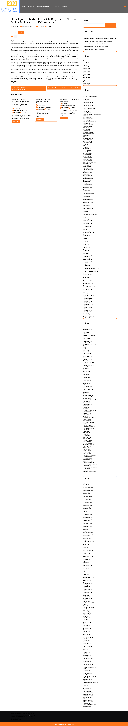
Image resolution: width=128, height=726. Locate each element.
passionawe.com (87, 267)
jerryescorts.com (87, 195)
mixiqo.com (85, 262)
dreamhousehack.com (88, 673)
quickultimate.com (87, 273)
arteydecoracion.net (87, 414)
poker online (86, 63)
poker (84, 80)
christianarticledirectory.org (89, 471)
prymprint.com (86, 247)
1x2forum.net (86, 484)
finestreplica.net (87, 605)
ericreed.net (86, 429)
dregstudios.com (87, 387)
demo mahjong (86, 71)
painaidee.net (86, 171)
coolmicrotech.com (87, 671)
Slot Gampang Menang (43, 6)
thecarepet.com (86, 99)
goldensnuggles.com (87, 139)
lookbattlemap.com (87, 141)
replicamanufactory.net (88, 577)
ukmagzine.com (86, 129)
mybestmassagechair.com (89, 428)
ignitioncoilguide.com (88, 700)
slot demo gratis (86, 77)
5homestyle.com (87, 473)
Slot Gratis (56, 6)
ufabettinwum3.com (87, 303)
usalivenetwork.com (87, 117)
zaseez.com (86, 498)
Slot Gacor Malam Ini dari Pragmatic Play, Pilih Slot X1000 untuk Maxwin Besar (9, 10)
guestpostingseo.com (88, 102)
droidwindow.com (87, 641)
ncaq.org (85, 511)
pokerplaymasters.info (88, 105)
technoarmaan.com (87, 680)
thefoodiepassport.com (88, 443)
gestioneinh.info (86, 631)
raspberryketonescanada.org (89, 656)
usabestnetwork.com (88, 132)
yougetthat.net (86, 147)
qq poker (31, 716)
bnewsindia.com (86, 647)
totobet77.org (86, 294)
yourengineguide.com (88, 664)
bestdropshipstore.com (88, 541)
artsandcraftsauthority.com (89, 704)
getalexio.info (86, 244)
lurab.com (85, 698)
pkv (84, 78)
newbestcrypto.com (87, 150)
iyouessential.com (87, 525)
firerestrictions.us (87, 402)
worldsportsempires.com (88, 232)
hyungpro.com (86, 177)
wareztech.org (86, 130)
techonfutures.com (87, 653)
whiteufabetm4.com (87, 598)
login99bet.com (86, 486)
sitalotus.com (86, 229)
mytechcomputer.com (88, 701)
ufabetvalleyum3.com (88, 311)
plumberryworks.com (87, 270)
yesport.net (85, 144)
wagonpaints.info (87, 620)
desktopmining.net (87, 458)
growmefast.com (87, 207)
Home (23, 6)
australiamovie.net (87, 330)
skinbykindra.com (87, 688)
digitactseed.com (87, 547)
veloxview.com (86, 313)
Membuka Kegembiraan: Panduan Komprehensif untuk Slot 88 (98, 41)
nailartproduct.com (87, 546)
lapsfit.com (85, 571)
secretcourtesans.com (88, 487)
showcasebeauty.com (88, 360)
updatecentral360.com (88, 234)
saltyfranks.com (86, 371)
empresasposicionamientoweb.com (91, 682)
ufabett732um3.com (87, 617)
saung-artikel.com (87, 154)
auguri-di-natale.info (87, 338)
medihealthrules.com (88, 658)
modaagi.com (86, 381)
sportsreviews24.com (88, 202)
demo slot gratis (86, 74)
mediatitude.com (87, 353)
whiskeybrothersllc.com (88, 316)
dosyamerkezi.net (87, 357)
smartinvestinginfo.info (88, 611)
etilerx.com (85, 604)
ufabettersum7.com (87, 300)
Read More (16, 122)
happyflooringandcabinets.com (90, 214)
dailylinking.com (86, 520)
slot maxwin (19, 716)
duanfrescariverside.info (88, 602)
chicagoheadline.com (88, 490)
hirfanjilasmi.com (87, 256)
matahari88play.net (87, 166)
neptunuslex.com (87, 336)
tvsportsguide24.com (88, 201)
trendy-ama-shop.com (88, 637)
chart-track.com (86, 393)
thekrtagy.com (86, 668)
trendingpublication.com (88, 295)
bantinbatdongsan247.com (89, 108)
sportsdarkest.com (87, 172)
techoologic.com (87, 655)
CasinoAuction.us (87, 437)
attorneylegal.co (86, 196)
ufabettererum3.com (87, 297)
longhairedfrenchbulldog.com (89, 162)
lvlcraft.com (85, 549)
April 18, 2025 (16, 26)
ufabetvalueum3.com (88, 588)
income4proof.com (87, 505)
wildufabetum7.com (87, 317)
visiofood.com (86, 640)
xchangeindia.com (87, 670)
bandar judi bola (86, 66)
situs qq (33, 718)
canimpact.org (86, 449)
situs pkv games (86, 83)
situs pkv (85, 60)
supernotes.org (86, 231)
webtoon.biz (86, 174)
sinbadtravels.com (87, 127)
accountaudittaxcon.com (88, 246)
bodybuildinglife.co (87, 216)
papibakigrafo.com (87, 446)
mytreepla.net (86, 574)
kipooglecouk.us (86, 438)
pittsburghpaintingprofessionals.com (91, 268)
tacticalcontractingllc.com (89, 286)
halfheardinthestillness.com (89, 426)
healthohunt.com (87, 608)
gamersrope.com (87, 123)
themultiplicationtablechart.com (90, 467)
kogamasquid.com (87, 465)
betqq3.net (85, 434)
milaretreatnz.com (87, 380)
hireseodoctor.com (87, 570)
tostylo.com (85, 145)
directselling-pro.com (88, 695)
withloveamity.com (87, 526)
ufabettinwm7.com (87, 301)
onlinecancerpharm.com (88, 210)
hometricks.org (86, 258)
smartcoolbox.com (87, 280)
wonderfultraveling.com (88, 395)
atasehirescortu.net (87, 192)
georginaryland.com (87, 419)
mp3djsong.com (86, 333)
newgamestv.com (87, 186)
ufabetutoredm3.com (88, 308)
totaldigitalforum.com (88, 679)
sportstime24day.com (88, 180)
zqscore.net (85, 237)
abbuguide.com (86, 531)
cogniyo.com (86, 253)
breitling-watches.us (87, 342)
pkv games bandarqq (16, 719)
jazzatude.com (86, 374)
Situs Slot (31, 6)
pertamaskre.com (87, 112)
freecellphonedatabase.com (89, 121)
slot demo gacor (86, 81)
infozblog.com (86, 407)
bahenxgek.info (86, 111)
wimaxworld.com (87, 398)
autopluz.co (85, 347)
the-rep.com (86, 369)
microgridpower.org (87, 261)
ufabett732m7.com (87, 638)
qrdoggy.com (86, 217)
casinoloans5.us (86, 435)
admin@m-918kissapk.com (28, 26)
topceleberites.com (87, 583)
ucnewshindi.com (87, 120)
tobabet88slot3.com (87, 289)
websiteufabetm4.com (88, 597)
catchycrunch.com (87, 499)
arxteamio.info (86, 243)
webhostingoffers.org (88, 534)
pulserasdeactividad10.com (89, 455)
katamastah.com (87, 235)
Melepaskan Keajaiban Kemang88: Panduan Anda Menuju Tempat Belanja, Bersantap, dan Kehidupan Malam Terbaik (20, 103)
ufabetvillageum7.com (88, 591)
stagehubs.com (86, 483)
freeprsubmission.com (88, 643)
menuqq (13, 713)
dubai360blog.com (87, 204)
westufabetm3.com (87, 314)
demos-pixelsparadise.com (89, 351)
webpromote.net (87, 411)
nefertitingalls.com (87, 502)
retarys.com (85, 136)
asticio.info (85, 240)
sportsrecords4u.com (88, 582)
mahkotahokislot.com (88, 208)
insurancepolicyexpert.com (89, 362)
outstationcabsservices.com (89, 667)
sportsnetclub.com (87, 148)
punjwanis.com (86, 94)
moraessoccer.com (87, 390)
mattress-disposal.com (88, 213)
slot (15, 36)
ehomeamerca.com (87, 537)
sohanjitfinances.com (88, 282)
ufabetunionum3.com (88, 586)
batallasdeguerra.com (88, 386)
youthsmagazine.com (88, 169)
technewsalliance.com (88, 613)
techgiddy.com (86, 115)
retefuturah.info (86, 610)
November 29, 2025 (18, 108)
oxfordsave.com (86, 151)
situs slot (65, 6)
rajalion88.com (86, 493)
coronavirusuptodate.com (89, 564)
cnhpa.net (85, 228)
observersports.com (87, 157)
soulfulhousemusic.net (88, 283)
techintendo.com (87, 538)
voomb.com (85, 198)
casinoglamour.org (87, 468)
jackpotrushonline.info (88, 118)
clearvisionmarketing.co (88, 623)
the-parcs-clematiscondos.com (90, 96)
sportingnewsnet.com (88, 178)
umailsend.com (86, 135)
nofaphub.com (86, 501)
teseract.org (86, 635)
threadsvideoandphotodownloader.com (92, 114)
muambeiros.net (86, 405)
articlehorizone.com (87, 559)
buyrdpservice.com (87, 142)
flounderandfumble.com (88, 607)
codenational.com (87, 691)
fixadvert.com (86, 345)
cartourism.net (86, 452)
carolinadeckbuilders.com (89, 365)
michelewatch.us (87, 339)
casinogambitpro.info (88, 103)
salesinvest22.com (87, 634)
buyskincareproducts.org (88, 462)
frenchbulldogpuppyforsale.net (90, 464)
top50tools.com (86, 368)
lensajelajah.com (87, 508)
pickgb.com (85, 222)
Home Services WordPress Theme (59, 724)
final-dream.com (87, 628)
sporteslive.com (86, 181)
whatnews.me (86, 626)
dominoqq (16, 715)
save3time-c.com (87, 348)
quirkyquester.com (87, 274)
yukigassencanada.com (88, 558)
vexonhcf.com (86, 350)
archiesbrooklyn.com (87, 404)
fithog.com (85, 416)
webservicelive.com (87, 706)
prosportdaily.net (87, 632)
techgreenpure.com (87, 540)
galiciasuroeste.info (87, 384)
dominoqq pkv (86, 84)
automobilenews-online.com (89, 676)
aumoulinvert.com (87, 441)
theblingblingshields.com (88, 183)
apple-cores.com (87, 453)
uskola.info (85, 619)
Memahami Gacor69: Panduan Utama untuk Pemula (96, 46)
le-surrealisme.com (87, 359)
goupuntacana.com (87, 495)
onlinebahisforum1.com (88, 489)
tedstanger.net (86, 616)
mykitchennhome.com (88, 440)
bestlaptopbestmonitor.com (89, 417)
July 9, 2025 (64, 103)
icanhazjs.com (86, 447)
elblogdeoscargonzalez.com (89, 410)
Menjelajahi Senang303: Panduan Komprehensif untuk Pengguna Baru (100, 38)
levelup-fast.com (87, 573)
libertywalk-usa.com (87, 329)
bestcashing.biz (86, 401)
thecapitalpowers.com (88, 288)
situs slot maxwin (87, 68)
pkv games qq (86, 62)
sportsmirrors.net (87, 189)
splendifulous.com (87, 580)
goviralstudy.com (87, 450)
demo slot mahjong (87, 72)
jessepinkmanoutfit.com (88, 133)
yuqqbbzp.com (86, 561)
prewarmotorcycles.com (88, 354)
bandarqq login (86, 69)
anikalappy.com (86, 599)
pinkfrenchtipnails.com (88, 184)
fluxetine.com (86, 431)
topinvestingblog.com (88, 366)
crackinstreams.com (87, 565)
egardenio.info (86, 241)
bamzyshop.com (87, 650)
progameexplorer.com (88, 692)
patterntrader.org (87, 226)
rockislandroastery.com (88, 694)
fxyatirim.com (86, 529)
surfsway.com (86, 544)
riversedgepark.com (87, 496)
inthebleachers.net (87, 459)
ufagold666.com (86, 644)
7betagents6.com (87, 562)
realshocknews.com (87, 220)
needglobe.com (86, 264)
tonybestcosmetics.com (88, 683)
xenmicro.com (86, 513)
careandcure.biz (86, 252)
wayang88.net (86, 595)
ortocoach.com (86, 265)
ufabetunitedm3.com (88, 304)
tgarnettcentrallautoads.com (89, 344)
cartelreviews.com (87, 543)
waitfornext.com (87, 622)
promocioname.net (87, 396)
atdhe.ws (85, 423)
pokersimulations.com (88, 576)
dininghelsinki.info (87, 601)
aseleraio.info (86, 238)
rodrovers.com (86, 553)
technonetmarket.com (88, 614)
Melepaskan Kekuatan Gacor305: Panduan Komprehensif (43, 101)
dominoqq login (26, 713)
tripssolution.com (87, 555)
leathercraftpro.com (87, 259)
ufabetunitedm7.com (88, 306)
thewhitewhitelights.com (88, 422)
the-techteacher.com (88, 674)
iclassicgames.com (87, 153)
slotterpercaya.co (87, 279)
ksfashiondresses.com (88, 225)
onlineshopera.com (87, 514)
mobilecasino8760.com (88, 432)
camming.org (86, 492)
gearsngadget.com (87, 568)
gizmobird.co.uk (86, 332)
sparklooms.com (86, 285)
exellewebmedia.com (88, 124)
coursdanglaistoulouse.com (89, 335)
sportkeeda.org (86, 249)
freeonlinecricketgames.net (89, 399)
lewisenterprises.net (87, 517)
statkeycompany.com (88, 363)
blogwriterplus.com (87, 100)
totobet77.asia (86, 292)
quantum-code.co (87, 625)
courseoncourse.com (87, 106)
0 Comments (17, 112)
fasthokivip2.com (87, 156)
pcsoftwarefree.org (87, 519)
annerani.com (86, 372)
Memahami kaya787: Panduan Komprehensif (94, 49)
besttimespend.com (87, 250)
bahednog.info (86, 109)
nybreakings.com (87, 665)
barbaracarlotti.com (87, 456)
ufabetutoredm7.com (88, 310)
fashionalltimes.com (87, 677)
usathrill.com (86, 659)
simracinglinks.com (87, 356)
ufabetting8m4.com (87, 585)
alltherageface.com (87, 689)
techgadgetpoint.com (88, 199)
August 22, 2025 (41, 105)
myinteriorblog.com (87, 646)
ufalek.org (85, 211)
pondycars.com (86, 652)
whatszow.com (86, 535)
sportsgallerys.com (87, 187)
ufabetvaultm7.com (87, 589)
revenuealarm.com (87, 697)
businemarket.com (87, 165)
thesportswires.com (87, 175)
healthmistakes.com (87, 223)
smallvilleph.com (86, 383)
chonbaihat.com (86, 408)
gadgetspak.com (87, 567)
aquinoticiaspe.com (87, 160)
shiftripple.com (86, 277)
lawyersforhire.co (87, 163)
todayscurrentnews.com (88, 291)
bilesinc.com (86, 378)
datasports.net (86, 190)
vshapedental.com (87, 661)
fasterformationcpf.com (88, 138)
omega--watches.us (87, 341)
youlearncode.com (87, 528)
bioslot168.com (86, 703)
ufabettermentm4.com (88, 298)
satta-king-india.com (88, 556)
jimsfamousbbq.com (87, 327)
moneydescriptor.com (88, 168)
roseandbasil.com (87, 420)
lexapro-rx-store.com (88, 461)
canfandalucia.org (87, 662)
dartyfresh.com (86, 516)
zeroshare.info (86, 377)
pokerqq (85, 65)
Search (86, 20)
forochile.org (86, 392)
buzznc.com (85, 685)
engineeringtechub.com (88, 193)
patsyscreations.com (88, 504)
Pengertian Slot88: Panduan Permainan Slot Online (95, 44)
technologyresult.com (88, 532)
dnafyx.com (85, 522)
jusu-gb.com (86, 97)
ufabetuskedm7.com (87, 307)
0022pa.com (86, 375)
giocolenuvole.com (87, 523)
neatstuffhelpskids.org (88, 389)
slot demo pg (86, 75)
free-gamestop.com (87, 126)
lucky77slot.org (86, 205)
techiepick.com (86, 649)
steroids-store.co (87, 413)
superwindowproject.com (89, 444)
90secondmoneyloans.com (89, 550)
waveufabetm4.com (87, 594)
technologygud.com (87, 219)
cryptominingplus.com (88, 159)
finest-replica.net (87, 629)
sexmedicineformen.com (88, 276)
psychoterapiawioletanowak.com (90, 271)
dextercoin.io (86, 470)
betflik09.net (86, 510)
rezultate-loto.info (87, 579)
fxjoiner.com (86, 686)
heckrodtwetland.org (88, 425)
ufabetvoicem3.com (87, 592)
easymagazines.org (87, 255)
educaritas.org (86, 507)
